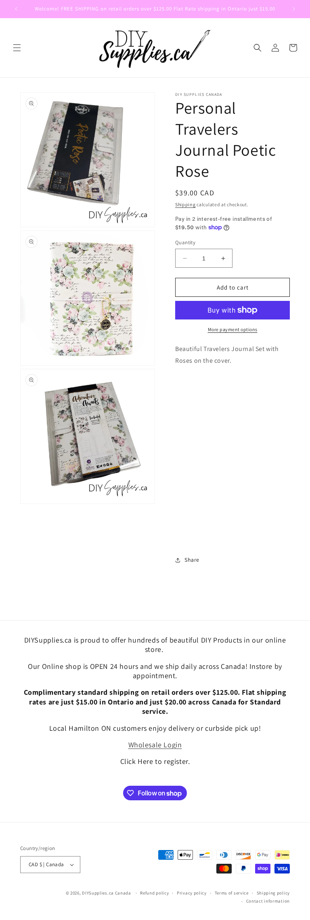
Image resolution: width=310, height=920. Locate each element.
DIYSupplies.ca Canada (106, 893)
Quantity (185, 242)
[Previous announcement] (16, 9)
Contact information (268, 901)
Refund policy (154, 893)
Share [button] (191, 559)
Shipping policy (273, 893)
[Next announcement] (294, 9)
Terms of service (232, 893)
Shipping (185, 204)
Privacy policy (192, 893)
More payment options (233, 329)
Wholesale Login (155, 744)
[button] (17, 48)
